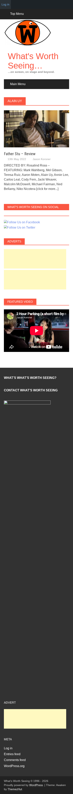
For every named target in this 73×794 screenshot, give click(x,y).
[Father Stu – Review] (36, 128)
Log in (8, 748)
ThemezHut (15, 789)
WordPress (36, 785)
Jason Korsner (42, 159)
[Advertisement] (35, 259)
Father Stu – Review (19, 153)
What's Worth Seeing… (33, 60)
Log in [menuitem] (5, 4)
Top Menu (17, 13)
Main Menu (18, 84)
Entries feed (12, 754)
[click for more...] (47, 188)
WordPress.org (14, 766)
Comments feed (15, 760)
